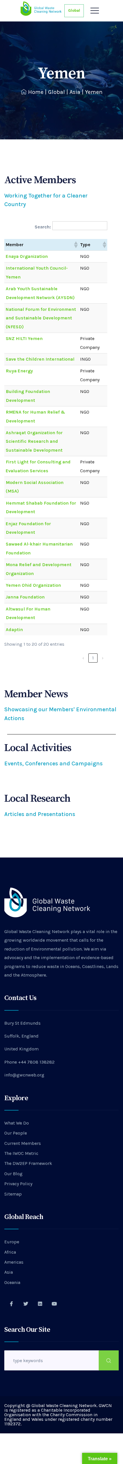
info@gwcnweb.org (24, 1075)
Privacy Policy (18, 1183)
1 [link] (93, 658)
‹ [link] (83, 658)
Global (74, 10)
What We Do (16, 1123)
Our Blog (13, 1173)
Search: (43, 227)
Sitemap (13, 1194)
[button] (75, 244)
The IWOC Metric (21, 1153)
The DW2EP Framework (28, 1163)
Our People (15, 1133)
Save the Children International (40, 359)
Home (35, 92)
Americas (13, 1262)
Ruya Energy (19, 371)
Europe (11, 1241)
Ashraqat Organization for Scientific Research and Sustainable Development (34, 441)
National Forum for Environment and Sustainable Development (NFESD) (41, 318)
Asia (75, 92)
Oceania (12, 1282)
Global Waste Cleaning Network (37, 931)
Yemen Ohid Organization (33, 585)
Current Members (22, 1143)
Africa (10, 1252)
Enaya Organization (27, 256)
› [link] (103, 658)
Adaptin (14, 629)
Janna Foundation (25, 597)
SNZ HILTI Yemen (24, 338)
